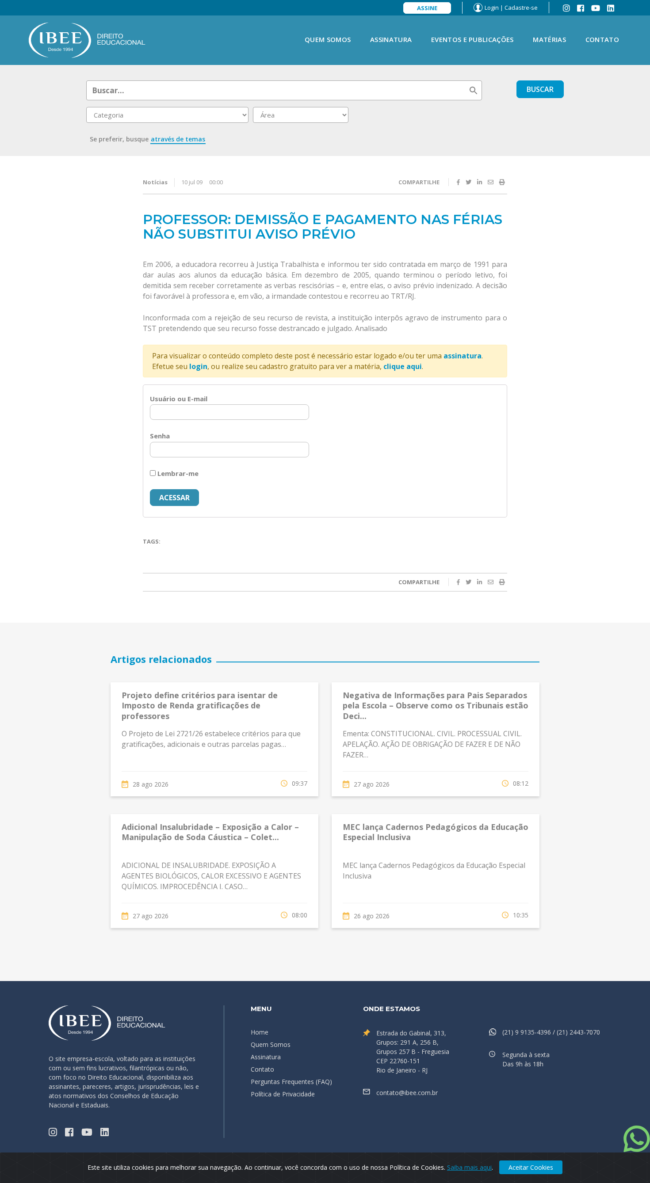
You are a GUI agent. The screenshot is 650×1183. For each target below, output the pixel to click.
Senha (160, 435)
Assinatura (391, 39)
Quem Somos (328, 39)
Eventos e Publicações (472, 39)
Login (492, 7)
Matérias (549, 39)
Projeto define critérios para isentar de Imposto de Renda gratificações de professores (200, 705)
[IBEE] (87, 39)
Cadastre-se (521, 7)
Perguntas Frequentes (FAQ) (291, 1081)
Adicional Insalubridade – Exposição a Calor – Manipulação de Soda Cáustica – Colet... (210, 832)
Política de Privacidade (283, 1094)
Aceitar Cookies (531, 1167)
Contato (602, 39)
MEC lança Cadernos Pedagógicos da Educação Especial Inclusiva (435, 832)
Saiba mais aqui (469, 1167)
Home (259, 1032)
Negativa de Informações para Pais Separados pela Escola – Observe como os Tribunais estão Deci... (435, 705)
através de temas (178, 139)
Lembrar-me (177, 473)
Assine (427, 8)
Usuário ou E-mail (178, 398)
